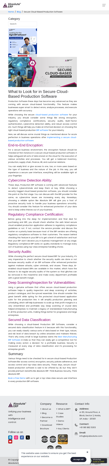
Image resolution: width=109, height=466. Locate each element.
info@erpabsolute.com (90, 436)
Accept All (78, 459)
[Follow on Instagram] (16, 437)
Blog (19, 11)
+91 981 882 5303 (87, 427)
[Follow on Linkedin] (10, 437)
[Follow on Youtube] (10, 441)
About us (46, 409)
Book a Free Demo (17, 378)
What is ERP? (64, 409)
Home (11, 11)
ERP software (42, 130)
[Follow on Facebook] (22, 437)
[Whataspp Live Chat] (96, 460)
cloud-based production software (51, 114)
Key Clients (63, 428)
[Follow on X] (28, 437)
